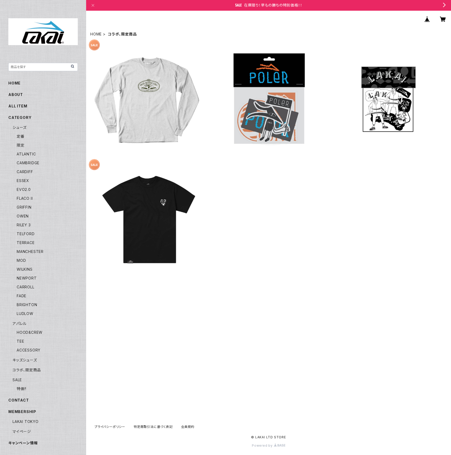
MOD (21, 260)
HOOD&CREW (30, 332)
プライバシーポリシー (109, 427)
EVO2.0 (24, 189)
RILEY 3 (24, 225)
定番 (21, 136)
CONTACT (18, 400)
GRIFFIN (24, 207)
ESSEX (23, 180)
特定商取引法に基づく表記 (153, 427)
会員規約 (187, 427)
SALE (17, 380)
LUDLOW (25, 313)
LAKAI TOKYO (26, 421)
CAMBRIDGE (28, 163)
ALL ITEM (17, 106)
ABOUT (15, 94)
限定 (21, 145)
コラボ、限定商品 (27, 370)
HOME (96, 34)
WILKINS (25, 269)
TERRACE (26, 242)
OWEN (23, 216)
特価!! (21, 388)
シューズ (20, 127)
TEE (20, 341)
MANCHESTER (30, 251)
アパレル (20, 323)
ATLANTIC (26, 154)
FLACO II (25, 198)
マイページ (22, 431)
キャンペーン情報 (23, 443)
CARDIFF (25, 171)
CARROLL (25, 287)
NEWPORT (27, 278)
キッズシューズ (25, 360)
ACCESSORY (28, 350)
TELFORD (26, 234)
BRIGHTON (27, 304)
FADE (21, 296)
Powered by (263, 445)
